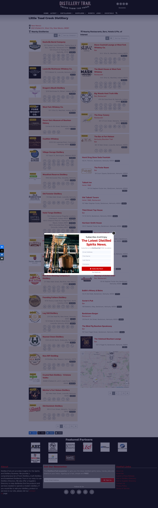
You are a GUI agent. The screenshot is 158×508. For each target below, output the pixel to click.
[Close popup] (113, 233)
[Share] (2, 247)
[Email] (2, 258)
